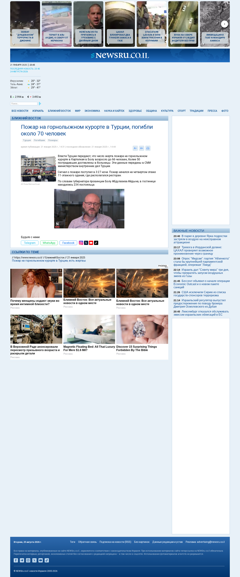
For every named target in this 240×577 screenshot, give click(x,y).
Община (151, 110)
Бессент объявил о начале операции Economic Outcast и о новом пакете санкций (202, 284)
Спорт (182, 110)
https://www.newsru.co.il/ (28, 257)
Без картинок (142, 542)
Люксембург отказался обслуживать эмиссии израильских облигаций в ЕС (201, 313)
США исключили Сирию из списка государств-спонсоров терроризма (200, 294)
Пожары (53, 140)
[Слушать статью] (151, 148)
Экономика (92, 110)
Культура (167, 110)
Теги (72, 542)
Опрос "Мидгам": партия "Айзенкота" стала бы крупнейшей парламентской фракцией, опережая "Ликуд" (202, 261)
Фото (224, 110)
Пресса (212, 110)
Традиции (196, 110)
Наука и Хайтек (114, 110)
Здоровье (135, 110)
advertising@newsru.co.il (211, 542)
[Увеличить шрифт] (141, 148)
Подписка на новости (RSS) (115, 542)
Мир (77, 110)
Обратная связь (87, 542)
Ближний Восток (59, 110)
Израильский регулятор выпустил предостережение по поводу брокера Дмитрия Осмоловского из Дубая (200, 303)
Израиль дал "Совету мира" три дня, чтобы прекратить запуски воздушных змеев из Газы (201, 273)
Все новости (20, 110)
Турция (27, 140)
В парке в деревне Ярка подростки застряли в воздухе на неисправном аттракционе (200, 239)
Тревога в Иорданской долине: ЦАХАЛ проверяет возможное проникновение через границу (198, 250)
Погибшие (39, 140)
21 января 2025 (76, 257)
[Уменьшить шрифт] (135, 148)
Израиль (38, 110)
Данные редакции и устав (167, 542)
